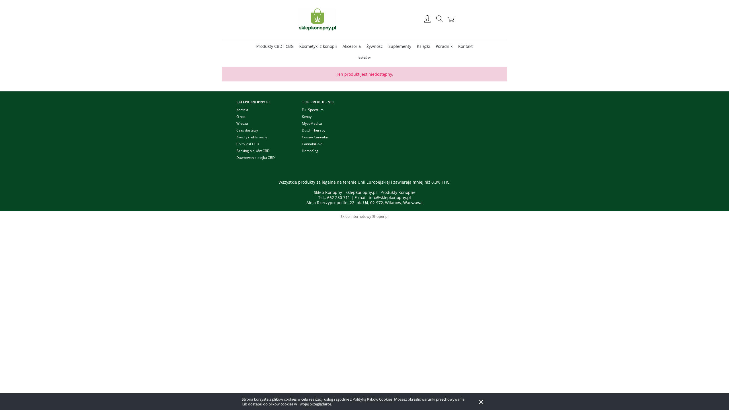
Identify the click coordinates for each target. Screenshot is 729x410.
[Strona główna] (317, 19)
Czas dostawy (247, 130)
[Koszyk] (452, 22)
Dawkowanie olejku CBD (255, 157)
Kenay (307, 116)
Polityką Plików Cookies (372, 399)
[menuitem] (275, 46)
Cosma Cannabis (315, 137)
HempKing (310, 150)
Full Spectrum (312, 109)
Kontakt (242, 109)
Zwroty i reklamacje (251, 137)
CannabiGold (312, 144)
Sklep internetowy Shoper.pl (364, 216)
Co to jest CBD (247, 144)
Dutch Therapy (313, 130)
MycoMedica (312, 123)
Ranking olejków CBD (253, 150)
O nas (240, 116)
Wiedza (242, 123)
